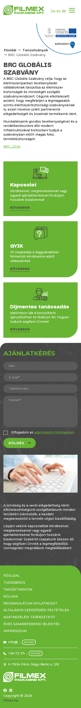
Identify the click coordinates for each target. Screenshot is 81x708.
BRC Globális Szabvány (27, 55)
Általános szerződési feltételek (36, 610)
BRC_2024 (11, 147)
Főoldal (10, 50)
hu (53, 11)
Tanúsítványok (17, 589)
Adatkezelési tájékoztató (29, 617)
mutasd (29, 642)
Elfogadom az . (43, 432)
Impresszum (15, 631)
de (64, 11)
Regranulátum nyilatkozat (30, 603)
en (58, 11)
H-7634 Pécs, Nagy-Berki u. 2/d (33, 664)
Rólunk (10, 596)
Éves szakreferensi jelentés (31, 624)
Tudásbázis (14, 582)
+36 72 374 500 (20, 653)
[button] (20, 208)
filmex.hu (10, 700)
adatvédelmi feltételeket (54, 432)
